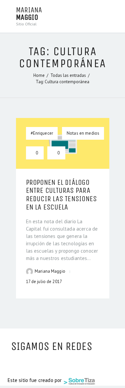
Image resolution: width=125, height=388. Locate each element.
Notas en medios (83, 133)
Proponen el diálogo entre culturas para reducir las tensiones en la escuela (61, 195)
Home (39, 75)
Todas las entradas (68, 75)
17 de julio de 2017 (44, 281)
